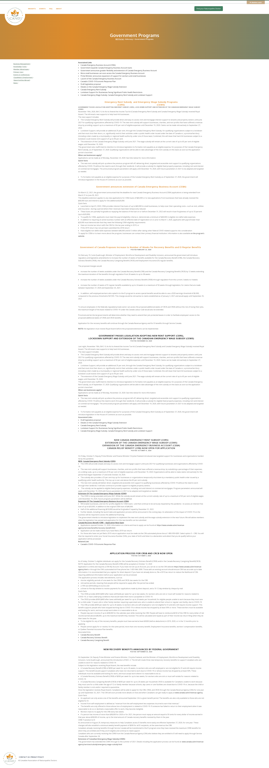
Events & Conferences (21, 75)
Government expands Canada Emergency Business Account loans (106, 68)
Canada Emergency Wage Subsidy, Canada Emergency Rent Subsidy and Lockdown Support (116, 95)
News (15, 83)
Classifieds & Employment (23, 77)
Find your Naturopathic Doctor (208, 8)
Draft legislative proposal (91, 84)
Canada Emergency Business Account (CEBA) (98, 65)
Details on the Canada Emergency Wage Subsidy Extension (104, 87)
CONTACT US (24, 757)
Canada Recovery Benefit (90, 635)
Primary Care (18, 72)
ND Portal (119, 39)
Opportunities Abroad (21, 80)
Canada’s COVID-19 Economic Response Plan (98, 81)
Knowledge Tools (20, 66)
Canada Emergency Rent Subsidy (93, 89)
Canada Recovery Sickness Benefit (94, 637)
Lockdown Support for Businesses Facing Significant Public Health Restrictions (111, 92)
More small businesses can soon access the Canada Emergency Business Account (112, 73)
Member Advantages (21, 69)
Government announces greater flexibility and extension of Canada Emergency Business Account (119, 70)
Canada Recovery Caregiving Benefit (95, 640)
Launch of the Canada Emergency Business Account (101, 79)
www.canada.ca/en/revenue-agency (189, 693)
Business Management (21, 64)
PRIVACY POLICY (37, 757)
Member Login (256, 2)
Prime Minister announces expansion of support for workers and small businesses (113, 76)
